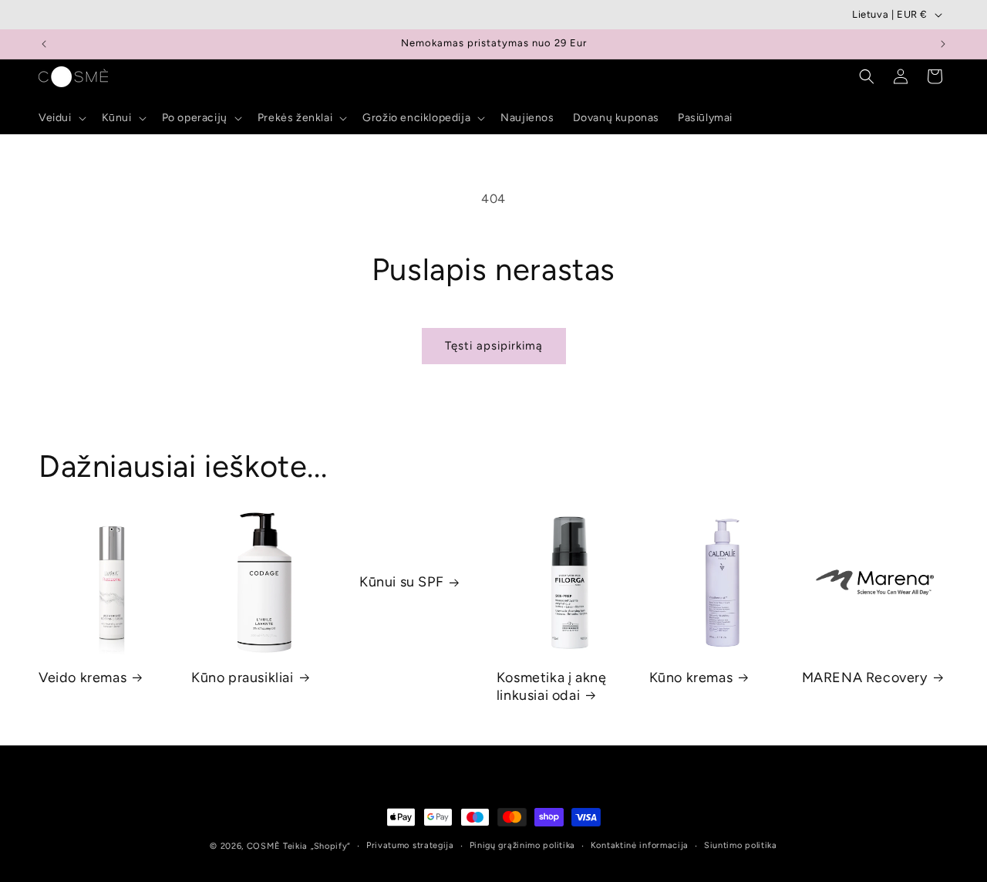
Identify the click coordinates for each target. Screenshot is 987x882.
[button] (61, 118)
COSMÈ (264, 846)
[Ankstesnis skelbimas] (44, 44)
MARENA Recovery (865, 677)
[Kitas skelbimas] (943, 44)
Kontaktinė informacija (640, 845)
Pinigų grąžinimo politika (523, 845)
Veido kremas (82, 677)
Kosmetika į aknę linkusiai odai (552, 686)
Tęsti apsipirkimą (494, 346)
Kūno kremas (691, 677)
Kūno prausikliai (242, 677)
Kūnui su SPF (401, 581)
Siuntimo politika (740, 845)
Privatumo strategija (410, 845)
